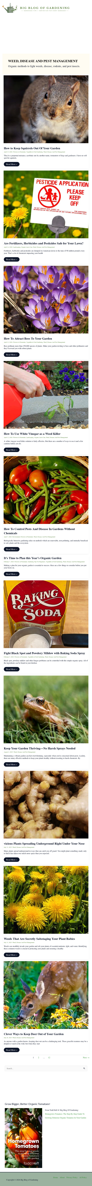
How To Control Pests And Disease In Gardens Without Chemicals (39, 531)
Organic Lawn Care (26, 247)
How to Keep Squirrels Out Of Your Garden (32, 148)
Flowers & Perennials (19, 152)
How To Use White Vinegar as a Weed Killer (32, 433)
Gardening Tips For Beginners (36, 562)
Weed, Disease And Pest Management (54, 152)
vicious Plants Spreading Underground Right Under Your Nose (44, 843)
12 (49, 1057)
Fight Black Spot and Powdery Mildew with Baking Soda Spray (44, 653)
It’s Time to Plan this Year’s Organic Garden (32, 558)
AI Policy (83, 1177)
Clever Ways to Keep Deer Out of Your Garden (34, 1034)
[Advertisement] (46, 33)
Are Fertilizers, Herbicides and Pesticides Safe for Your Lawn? (43, 243)
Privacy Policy (72, 1177)
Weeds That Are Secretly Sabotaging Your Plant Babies (39, 938)
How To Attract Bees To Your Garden (28, 338)
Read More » (11, 164)
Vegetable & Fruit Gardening (34, 152)
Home (55, 1177)
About (62, 1177)
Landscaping (16, 247)
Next (86, 1057)
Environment (16, 537)
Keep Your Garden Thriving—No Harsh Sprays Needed (39, 748)
